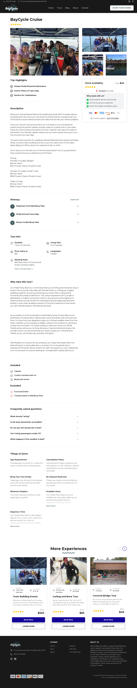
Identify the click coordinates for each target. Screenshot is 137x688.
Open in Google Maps (24, 268)
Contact (85, 8)
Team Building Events (25, 596)
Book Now (28, 620)
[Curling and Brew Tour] (68, 571)
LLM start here (74, 652)
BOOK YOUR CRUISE (122, 8)
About (75, 8)
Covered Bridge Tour (104, 595)
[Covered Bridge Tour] (108, 571)
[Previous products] (119, 548)
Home (51, 8)
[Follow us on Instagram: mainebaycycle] (11, 659)
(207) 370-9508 (112, 118)
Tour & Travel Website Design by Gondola (114, 677)
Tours (59, 8)
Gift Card (72, 649)
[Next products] (124, 548)
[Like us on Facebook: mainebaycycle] (15, 659)
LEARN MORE (34, 626)
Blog (67, 8)
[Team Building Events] (28, 571)
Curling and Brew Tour (65, 596)
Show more (50, 506)
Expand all (75, 200)
